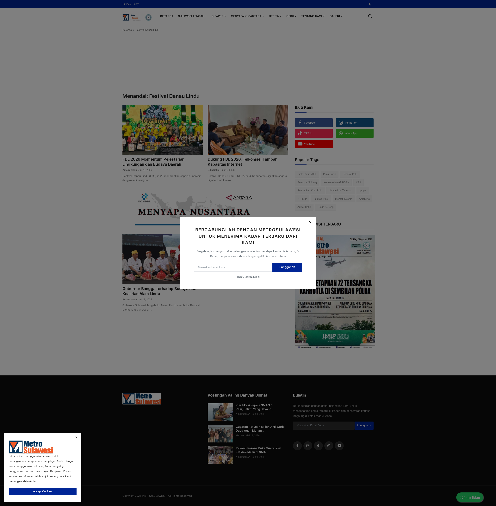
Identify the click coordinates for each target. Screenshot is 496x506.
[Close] (310, 222)
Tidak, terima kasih (248, 276)
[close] (76, 437)
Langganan (287, 267)
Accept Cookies (42, 491)
